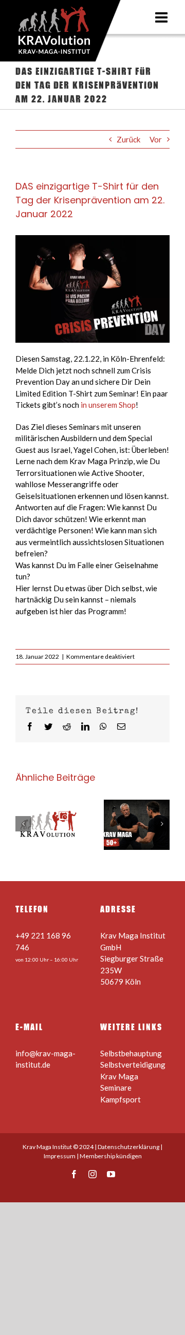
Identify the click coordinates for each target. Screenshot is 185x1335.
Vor (156, 139)
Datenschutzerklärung (128, 1147)
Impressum (60, 1156)
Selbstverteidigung (132, 1064)
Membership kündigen (111, 1156)
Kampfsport (120, 1099)
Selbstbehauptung (131, 1053)
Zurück (128, 139)
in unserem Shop (108, 404)
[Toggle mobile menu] (162, 17)
